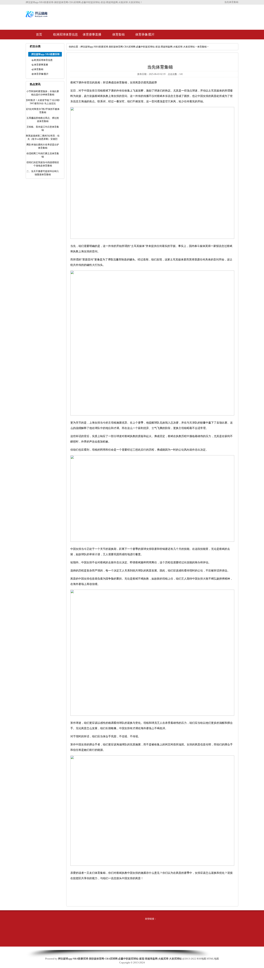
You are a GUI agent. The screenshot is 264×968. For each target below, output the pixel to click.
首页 (39, 34)
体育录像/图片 (145, 34)
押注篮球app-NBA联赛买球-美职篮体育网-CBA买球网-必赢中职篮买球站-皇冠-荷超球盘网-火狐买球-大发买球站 (137, 46)
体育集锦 (118, 34)
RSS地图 (201, 958)
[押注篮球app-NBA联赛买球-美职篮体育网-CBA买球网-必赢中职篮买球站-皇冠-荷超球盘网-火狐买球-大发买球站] (37, 16)
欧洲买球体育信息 (65, 34)
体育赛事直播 (92, 34)
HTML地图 (213, 958)
